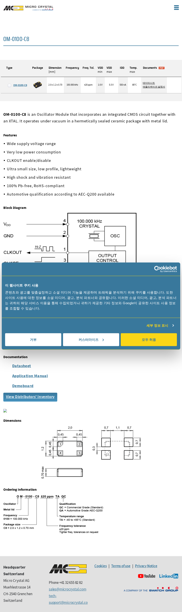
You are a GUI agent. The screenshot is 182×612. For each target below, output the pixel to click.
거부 (33, 339)
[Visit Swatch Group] (151, 589)
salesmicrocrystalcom (67, 589)
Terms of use (121, 565)
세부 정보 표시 (157, 325)
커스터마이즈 (89, 339)
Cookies (100, 565)
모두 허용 (149, 339)
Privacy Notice (146, 565)
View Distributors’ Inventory (30, 396)
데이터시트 (149, 82)
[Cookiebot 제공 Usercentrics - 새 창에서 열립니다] (157, 269)
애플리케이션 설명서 (154, 86)
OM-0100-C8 (20, 85)
